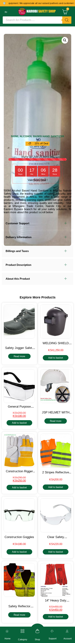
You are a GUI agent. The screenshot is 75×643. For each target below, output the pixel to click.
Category (22, 639)
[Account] (67, 631)
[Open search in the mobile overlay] (37, 20)
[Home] (7, 631)
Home (8, 638)
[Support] (52, 631)
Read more (19, 356)
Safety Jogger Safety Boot (19, 349)
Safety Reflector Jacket (19, 608)
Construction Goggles (19, 537)
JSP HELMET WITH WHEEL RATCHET (55, 414)
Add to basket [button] (55, 357)
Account (68, 638)
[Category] (22, 631)
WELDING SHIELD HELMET (56, 345)
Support (52, 638)
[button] (65, 40)
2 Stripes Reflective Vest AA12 (55, 474)
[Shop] (37, 631)
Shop (37, 639)
